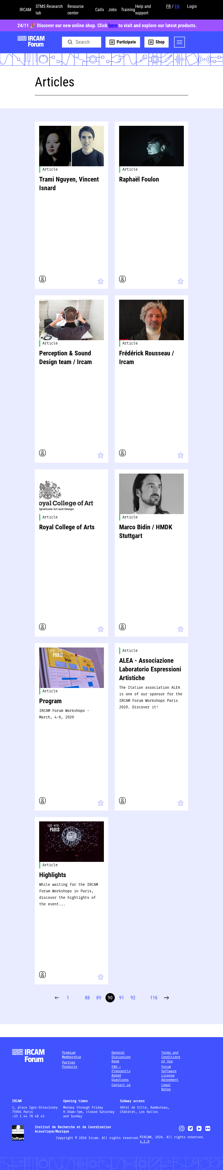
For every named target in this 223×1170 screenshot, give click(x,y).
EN (177, 6)
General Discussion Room (121, 1057)
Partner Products (69, 1064)
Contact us (121, 1085)
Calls (99, 9)
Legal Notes (166, 1087)
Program (50, 701)
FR (168, 6)
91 (121, 997)
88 (87, 997)
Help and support (143, 9)
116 (153, 997)
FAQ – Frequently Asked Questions (121, 1073)
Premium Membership (71, 1055)
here (113, 25)
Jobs (112, 9)
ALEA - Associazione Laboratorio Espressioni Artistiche (150, 669)
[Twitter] (190, 1130)
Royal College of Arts (67, 527)
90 (110, 997)
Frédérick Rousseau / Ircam (146, 357)
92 (133, 997)
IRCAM (25, 9)
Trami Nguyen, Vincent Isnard (69, 184)
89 (98, 997)
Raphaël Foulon (139, 179)
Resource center (75, 9)
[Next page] (166, 997)
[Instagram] (182, 1130)
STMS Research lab (49, 9)
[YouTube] (199, 1130)
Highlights (52, 875)
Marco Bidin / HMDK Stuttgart (145, 531)
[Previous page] (56, 997)
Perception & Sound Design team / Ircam (65, 357)
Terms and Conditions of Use (170, 1057)
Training (128, 9)
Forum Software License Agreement (169, 1073)
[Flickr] (208, 1130)
